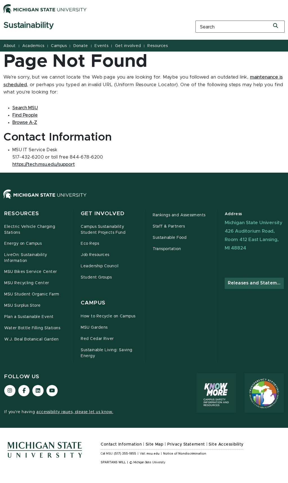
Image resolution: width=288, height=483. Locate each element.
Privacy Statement (186, 444)
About (9, 46)
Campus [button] (93, 303)
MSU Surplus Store (22, 306)
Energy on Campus (23, 244)
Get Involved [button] (103, 213)
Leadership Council (100, 266)
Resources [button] (21, 213)
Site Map (154, 444)
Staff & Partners (169, 226)
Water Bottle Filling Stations (32, 328)
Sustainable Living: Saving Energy (106, 353)
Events (101, 46)
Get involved (128, 46)
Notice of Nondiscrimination (184, 453)
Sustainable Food (169, 238)
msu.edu (153, 453)
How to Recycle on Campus (108, 316)
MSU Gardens (94, 328)
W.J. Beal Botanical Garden (31, 339)
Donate (80, 46)
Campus (59, 46)
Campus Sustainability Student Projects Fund (103, 230)
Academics (33, 46)
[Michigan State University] (45, 8)
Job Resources (95, 255)
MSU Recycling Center (26, 283)
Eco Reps (90, 244)
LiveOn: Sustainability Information (25, 258)
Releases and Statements (256, 283)
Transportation (167, 249)
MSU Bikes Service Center (30, 272)
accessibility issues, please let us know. (74, 412)
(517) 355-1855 (125, 453)
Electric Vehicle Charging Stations (29, 230)
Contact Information (121, 444)
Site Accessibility (226, 444)
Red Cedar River (97, 339)
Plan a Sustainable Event (29, 317)
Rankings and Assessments (179, 215)
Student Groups (96, 277)
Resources (157, 46)
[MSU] (144, 200)
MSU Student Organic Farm (31, 294)
